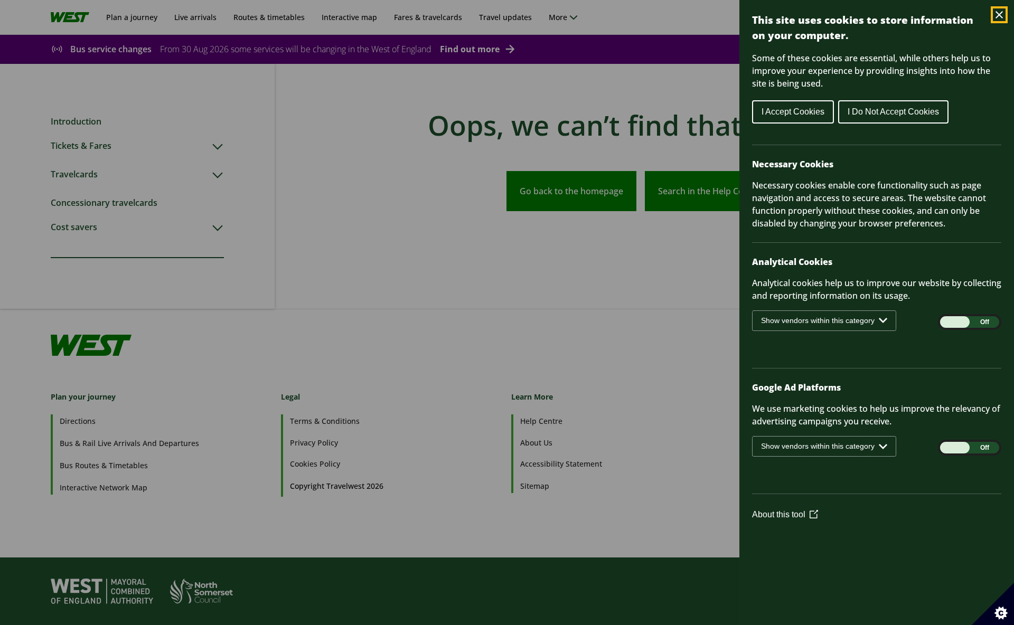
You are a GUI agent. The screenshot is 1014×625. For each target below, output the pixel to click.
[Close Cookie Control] (999, 14)
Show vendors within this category (818, 320)
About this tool (785, 514)
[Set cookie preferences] (993, 604)
